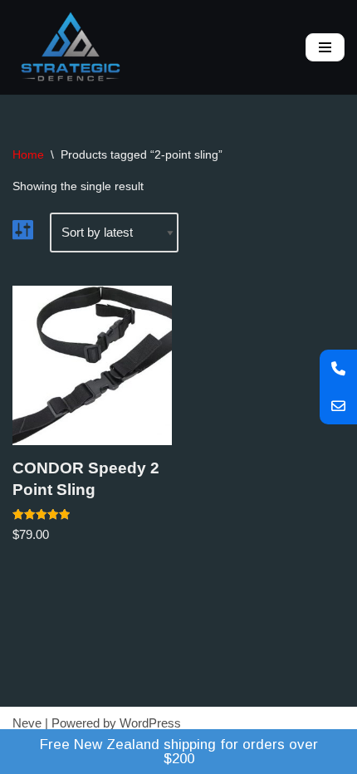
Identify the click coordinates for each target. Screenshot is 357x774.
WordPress (150, 723)
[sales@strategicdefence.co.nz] (338, 405)
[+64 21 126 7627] (338, 368)
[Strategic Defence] (70, 47)
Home (28, 154)
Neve (27, 723)
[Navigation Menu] (325, 47)
